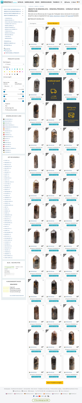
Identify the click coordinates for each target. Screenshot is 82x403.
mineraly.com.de (30, 393)
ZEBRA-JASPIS (8, 257)
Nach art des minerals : (6, 83)
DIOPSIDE (7, 185)
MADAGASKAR (9, 136)
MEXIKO (7, 138)
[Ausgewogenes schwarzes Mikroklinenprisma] (54, 110)
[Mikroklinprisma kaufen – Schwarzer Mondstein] (71, 211)
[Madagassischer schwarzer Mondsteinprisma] (36, 287)
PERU (7, 140)
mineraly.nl (56, 393)
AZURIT (7, 174)
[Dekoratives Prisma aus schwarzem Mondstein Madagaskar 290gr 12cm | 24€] (54, 362)
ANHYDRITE (8, 168)
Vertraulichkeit (27, 388)
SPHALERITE (8, 247)
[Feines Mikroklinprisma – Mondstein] (36, 211)
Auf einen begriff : (7, 77)
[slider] (4, 91)
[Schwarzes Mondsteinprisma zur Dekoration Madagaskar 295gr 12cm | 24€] (36, 362)
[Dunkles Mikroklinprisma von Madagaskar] (36, 110)
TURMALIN (7, 251)
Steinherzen (8, 18)
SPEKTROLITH (8, 245)
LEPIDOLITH (8, 216)
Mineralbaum (8, 38)
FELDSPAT (7, 193)
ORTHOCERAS (8, 222)
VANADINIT (8, 253)
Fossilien (7, 41)
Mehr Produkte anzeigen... (54, 382)
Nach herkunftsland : (18, 83)
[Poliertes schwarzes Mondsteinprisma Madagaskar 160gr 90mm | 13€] (71, 34)
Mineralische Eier (10, 32)
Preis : (4, 89)
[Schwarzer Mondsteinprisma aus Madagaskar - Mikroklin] (54, 186)
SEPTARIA (7, 244)
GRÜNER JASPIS (9, 201)
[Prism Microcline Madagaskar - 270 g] (54, 135)
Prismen (42, 6)
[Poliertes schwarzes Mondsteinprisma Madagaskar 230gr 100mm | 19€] (36, 186)
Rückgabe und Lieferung (43, 388)
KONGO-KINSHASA (9, 124)
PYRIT (7, 226)
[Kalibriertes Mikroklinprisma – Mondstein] (54, 236)
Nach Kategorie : (7, 62)
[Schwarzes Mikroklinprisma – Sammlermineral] (71, 312)
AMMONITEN (8, 166)
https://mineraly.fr (64, 391)
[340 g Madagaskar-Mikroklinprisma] (36, 337)
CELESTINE (8, 183)
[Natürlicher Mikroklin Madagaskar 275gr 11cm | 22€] (71, 287)
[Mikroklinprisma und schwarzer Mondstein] (54, 60)
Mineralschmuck (9, 43)
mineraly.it (39, 393)
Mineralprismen (9, 20)
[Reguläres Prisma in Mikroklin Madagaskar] (54, 211)
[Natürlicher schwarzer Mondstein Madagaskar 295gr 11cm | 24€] (71, 362)
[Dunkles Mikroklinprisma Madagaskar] (36, 135)
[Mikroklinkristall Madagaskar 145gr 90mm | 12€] (36, 34)
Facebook (25, 391)
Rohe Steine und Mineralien (12, 9)
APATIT (7, 170)
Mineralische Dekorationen (12, 11)
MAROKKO (8, 134)
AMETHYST (8, 164)
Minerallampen (9, 25)
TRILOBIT (7, 249)
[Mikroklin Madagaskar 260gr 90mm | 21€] (36, 262)
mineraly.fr (10, 393)
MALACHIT (7, 218)
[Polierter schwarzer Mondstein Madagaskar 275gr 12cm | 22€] (54, 287)
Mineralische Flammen (11, 29)
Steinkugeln (8, 31)
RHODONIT (8, 234)
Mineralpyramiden (10, 27)
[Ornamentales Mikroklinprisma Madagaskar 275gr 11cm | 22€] (36, 312)
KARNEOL (7, 211)
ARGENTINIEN (8, 121)
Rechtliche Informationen (17, 388)
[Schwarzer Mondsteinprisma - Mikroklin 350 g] (54, 337)
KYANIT (7, 212)
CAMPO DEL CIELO (9, 181)
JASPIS (7, 209)
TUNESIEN (8, 146)
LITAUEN (7, 132)
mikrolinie (33, 44)
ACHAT (7, 160)
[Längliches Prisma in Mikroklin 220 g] (71, 60)
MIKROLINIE (8, 220)
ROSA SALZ (8, 236)
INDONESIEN (8, 130)
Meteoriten (8, 45)
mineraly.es (48, 393)
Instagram (31, 391)
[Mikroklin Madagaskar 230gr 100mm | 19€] (71, 161)
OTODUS (7, 224)
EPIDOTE (7, 189)
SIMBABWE (8, 152)
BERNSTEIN (8, 177)
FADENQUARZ (8, 191)
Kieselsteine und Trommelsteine (13, 21)
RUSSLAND (8, 144)
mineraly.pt (65, 393)
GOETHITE (8, 199)
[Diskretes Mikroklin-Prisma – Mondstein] (54, 34)
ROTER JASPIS (8, 240)
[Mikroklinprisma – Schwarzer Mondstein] (36, 236)
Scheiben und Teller (10, 23)
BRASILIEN (8, 123)
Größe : (5, 99)
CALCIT (7, 179)
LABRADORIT (8, 214)
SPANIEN (7, 128)
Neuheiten (7, 49)
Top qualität (8, 51)
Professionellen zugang (56, 388)
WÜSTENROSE (8, 255)
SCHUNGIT (8, 242)
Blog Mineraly (17, 391)
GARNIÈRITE (8, 197)
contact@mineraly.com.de (52, 391)
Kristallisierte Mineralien (12, 13)
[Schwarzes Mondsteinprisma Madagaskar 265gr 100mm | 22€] (54, 312)
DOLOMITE (8, 187)
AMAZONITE (8, 162)
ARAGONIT (7, 172)
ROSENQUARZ (8, 238)
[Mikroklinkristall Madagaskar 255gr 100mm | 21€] (71, 236)
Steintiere (8, 36)
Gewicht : (5, 94)
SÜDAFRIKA (8, 150)
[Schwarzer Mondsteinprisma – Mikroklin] (54, 161)
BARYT (7, 176)
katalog (31, 6)
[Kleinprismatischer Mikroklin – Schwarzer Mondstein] (71, 85)
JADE (6, 207)
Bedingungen (7, 388)
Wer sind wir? (34, 388)
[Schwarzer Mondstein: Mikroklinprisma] (36, 85)
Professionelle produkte (12, 53)
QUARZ (7, 230)
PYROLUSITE (8, 228)
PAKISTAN (8, 142)
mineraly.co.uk (19, 393)
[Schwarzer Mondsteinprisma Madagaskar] (71, 135)
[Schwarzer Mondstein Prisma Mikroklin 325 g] (71, 262)
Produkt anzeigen (36, 48)
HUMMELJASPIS (9, 205)
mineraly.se (73, 393)
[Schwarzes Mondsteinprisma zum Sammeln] (71, 186)
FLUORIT (7, 195)
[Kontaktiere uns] (61, 2)
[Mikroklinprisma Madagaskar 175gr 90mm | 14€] (36, 60)
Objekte (36, 6)
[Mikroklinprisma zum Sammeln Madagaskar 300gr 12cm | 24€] (71, 337)
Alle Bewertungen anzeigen (17, 295)
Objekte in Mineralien (11, 15)
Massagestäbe (9, 34)
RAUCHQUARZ (8, 232)
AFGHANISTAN (8, 119)
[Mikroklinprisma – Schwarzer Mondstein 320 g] (54, 262)
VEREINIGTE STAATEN (10, 148)
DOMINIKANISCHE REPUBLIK (11, 126)
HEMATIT (7, 203)
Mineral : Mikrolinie (53, 23)
